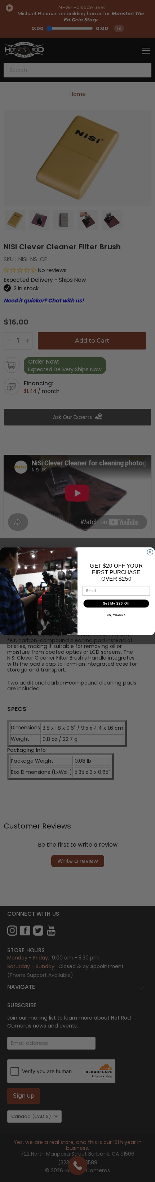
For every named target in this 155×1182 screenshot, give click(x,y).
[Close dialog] (150, 552)
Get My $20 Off (116, 603)
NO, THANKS (116, 615)
